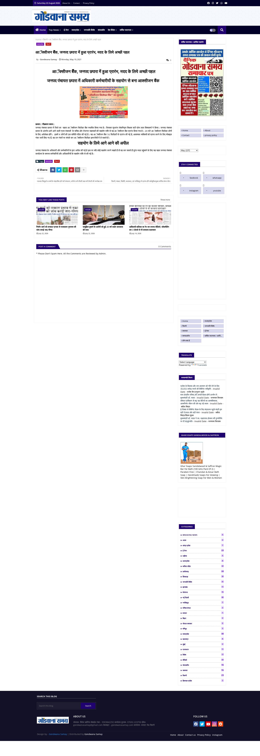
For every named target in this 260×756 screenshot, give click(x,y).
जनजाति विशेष (89, 29)
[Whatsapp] (65, 169)
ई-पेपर (66, 29)
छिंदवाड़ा (203, 576)
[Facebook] (53, 169)
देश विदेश (111, 29)
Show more (165, 199)
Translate (202, 365)
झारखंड (203, 587)
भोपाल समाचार (203, 623)
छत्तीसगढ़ (203, 571)
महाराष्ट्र (203, 639)
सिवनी (45, 39)
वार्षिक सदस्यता (125, 29)
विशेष (203, 654)
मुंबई (203, 644)
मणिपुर (203, 628)
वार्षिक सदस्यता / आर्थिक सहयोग (214, 335)
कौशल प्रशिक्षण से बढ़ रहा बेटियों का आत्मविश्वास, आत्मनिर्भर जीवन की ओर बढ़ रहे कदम (198, 402)
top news (54, 29)
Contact (185, 135)
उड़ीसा (203, 555)
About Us (66, 3)
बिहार (203, 618)
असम (203, 540)
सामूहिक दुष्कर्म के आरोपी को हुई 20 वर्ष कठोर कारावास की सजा (103, 228)
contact (76, 3)
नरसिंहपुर (203, 602)
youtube (217, 190)
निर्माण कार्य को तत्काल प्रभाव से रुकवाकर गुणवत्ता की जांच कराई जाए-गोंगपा (56, 228)
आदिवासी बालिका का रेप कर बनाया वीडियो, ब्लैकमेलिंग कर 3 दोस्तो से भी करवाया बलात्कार (149, 228)
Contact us (190, 734)
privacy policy (88, 3)
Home (43, 29)
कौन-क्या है (186, 340)
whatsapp (217, 177)
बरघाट (203, 613)
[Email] (77, 169)
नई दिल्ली (203, 597)
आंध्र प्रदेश (203, 545)
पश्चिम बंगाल (203, 607)
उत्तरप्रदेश (203, 561)
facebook (194, 177)
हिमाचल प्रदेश (203, 680)
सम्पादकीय (186, 335)
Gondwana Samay (58, 734)
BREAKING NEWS (203, 535)
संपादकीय (101, 29)
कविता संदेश (203, 566)
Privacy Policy (204, 734)
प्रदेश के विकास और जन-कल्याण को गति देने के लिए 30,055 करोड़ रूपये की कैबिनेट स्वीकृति (199, 387)
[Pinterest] (71, 169)
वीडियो (203, 660)
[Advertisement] (202, 251)
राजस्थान (203, 649)
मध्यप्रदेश (75, 29)
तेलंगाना (203, 592)
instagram (193, 190)
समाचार (185, 330)
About (207, 130)
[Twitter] (59, 169)
